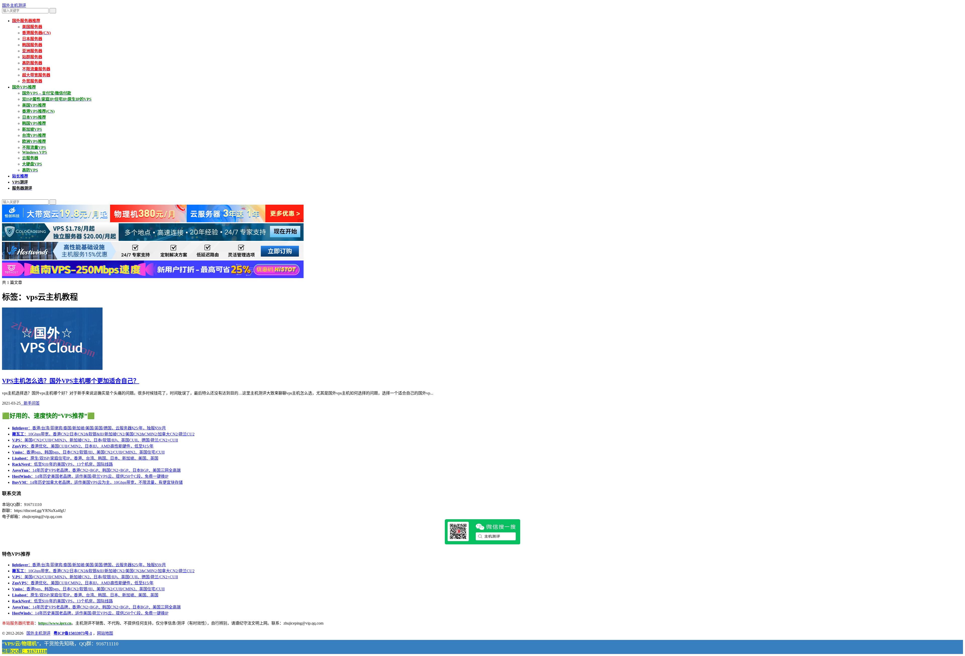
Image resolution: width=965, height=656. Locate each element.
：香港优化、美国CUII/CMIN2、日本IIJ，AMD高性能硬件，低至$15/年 (83, 446)
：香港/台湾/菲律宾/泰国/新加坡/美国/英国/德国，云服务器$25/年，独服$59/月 (89, 428)
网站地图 (105, 633)
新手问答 (30, 403)
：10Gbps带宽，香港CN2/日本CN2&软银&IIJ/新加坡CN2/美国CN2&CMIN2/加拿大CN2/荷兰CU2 (103, 434)
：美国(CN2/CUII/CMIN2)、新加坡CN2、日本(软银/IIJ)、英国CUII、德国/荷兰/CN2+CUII (95, 440)
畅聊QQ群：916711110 (24, 651)
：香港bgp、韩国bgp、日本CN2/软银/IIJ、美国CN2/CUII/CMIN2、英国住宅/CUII (88, 452)
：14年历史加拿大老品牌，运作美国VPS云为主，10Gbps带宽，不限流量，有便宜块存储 (97, 482)
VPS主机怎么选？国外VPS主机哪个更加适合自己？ (70, 381)
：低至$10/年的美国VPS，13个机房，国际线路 (62, 464)
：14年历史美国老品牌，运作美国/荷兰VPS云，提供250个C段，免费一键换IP (90, 476)
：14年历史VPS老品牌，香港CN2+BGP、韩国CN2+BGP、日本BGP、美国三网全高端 (96, 470)
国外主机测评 (14, 5)
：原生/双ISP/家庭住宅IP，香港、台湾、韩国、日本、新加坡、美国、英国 (85, 458)
